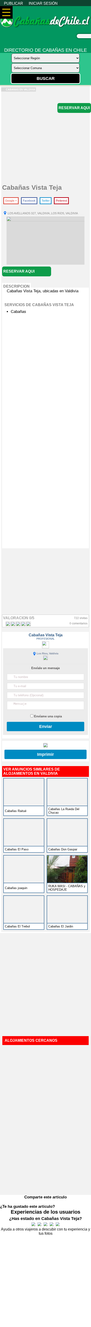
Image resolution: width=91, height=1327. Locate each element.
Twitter (46, 200)
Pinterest (61, 200)
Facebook (29, 200)
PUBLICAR (13, 3)
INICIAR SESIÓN (43, 3)
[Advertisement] (45, 137)
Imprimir (45, 754)
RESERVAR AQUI (74, 108)
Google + (11, 200)
